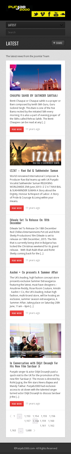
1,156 (52, 416)
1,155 (44, 416)
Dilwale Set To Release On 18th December (29, 221)
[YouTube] (56, 14)
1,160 (51, 421)
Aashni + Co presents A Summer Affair (34, 272)
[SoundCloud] (62, 14)
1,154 (36, 416)
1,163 (13, 430)
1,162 (51, 425)
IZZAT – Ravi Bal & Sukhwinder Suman (34, 170)
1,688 (28, 430)
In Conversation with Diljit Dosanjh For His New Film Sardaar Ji (34, 364)
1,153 (27, 416)
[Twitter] (36, 14)
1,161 (43, 425)
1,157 (27, 421)
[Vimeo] (42, 14)
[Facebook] (49, 14)
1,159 (43, 421)
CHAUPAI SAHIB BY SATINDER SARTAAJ (34, 95)
